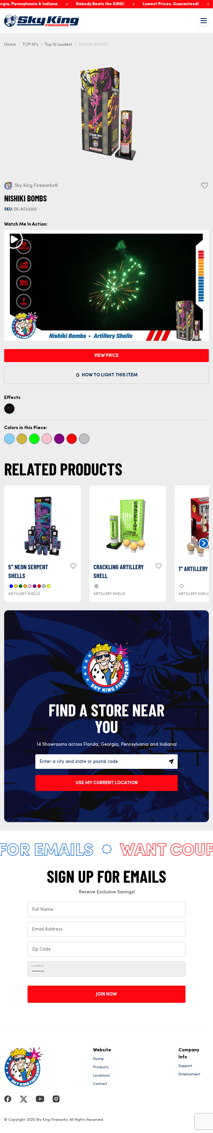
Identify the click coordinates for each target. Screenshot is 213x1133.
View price (106, 355)
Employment (189, 1074)
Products (101, 1067)
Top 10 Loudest (58, 45)
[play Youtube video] (13, 239)
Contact (100, 1084)
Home (10, 45)
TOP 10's (30, 45)
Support (185, 1066)
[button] (203, 543)
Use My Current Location (107, 783)
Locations (101, 1075)
